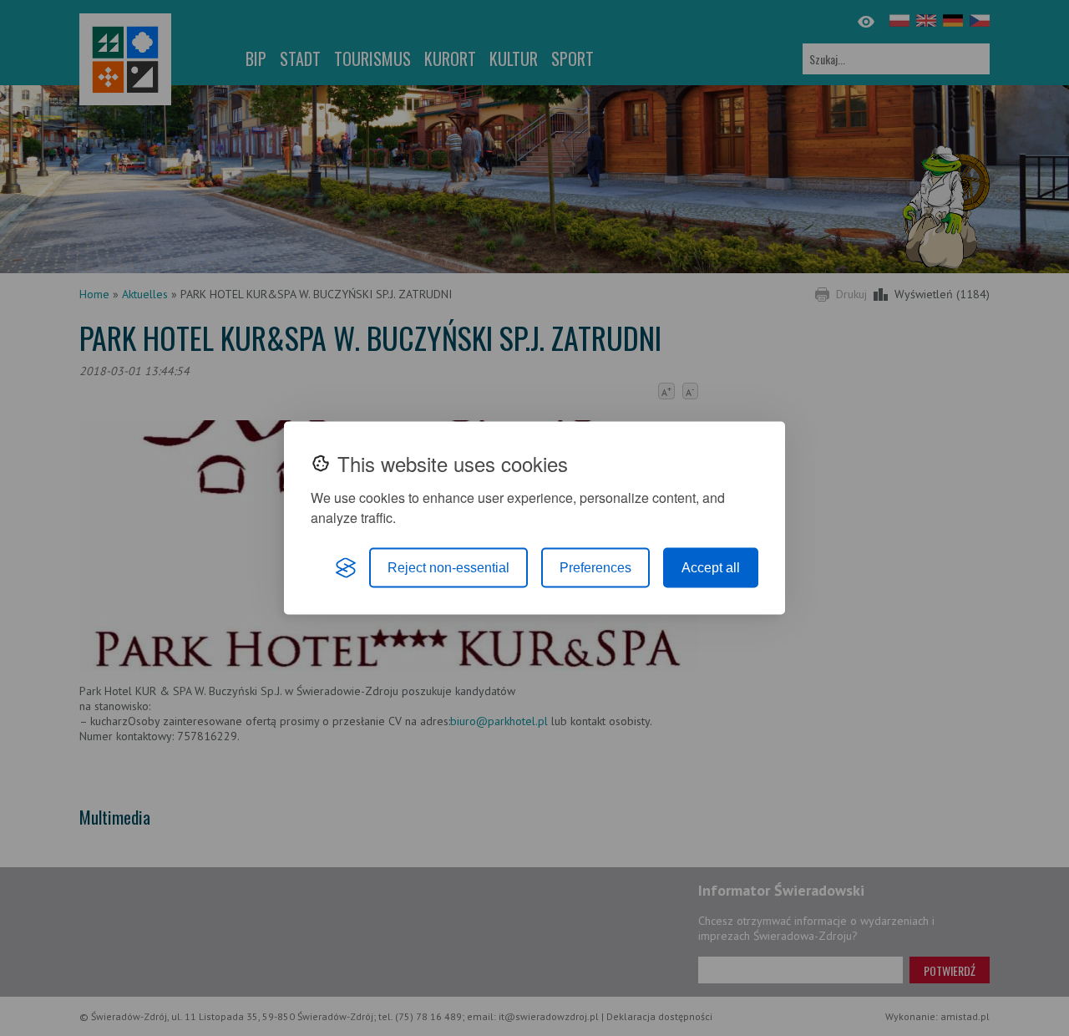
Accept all (710, 568)
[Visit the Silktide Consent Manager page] (346, 568)
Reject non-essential (448, 568)
